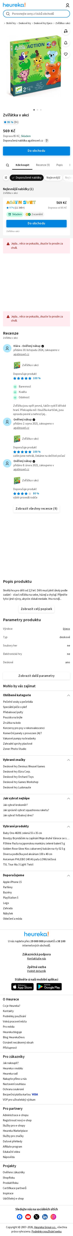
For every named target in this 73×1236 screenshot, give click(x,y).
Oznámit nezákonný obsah (18, 1043)
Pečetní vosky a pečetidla (18, 702)
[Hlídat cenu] (66, 43)
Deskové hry (25, 23)
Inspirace (8, 1193)
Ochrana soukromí (13, 1089)
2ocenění (37, 214)
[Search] (7, 165)
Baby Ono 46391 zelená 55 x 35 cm (22, 833)
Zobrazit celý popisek (36, 609)
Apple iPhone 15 (12, 882)
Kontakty (8, 1011)
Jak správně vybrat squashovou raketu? (26, 810)
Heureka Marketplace (15, 1131)
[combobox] (36, 14)
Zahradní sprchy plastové (17, 744)
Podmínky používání (14, 1016)
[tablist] (36, 165)
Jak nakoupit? (11, 1063)
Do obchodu (36, 223)
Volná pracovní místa (15, 1022)
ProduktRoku (10, 1183)
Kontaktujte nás (36, 959)
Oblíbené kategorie (17, 695)
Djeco (66, 629)
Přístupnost (10, 1048)
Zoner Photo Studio (14, 749)
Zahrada (8, 908)
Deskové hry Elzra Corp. (17, 772)
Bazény (7, 893)
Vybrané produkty (16, 826)
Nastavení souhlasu (14, 1084)
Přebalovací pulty (13, 712)
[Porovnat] (66, 31)
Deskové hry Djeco (43, 23)
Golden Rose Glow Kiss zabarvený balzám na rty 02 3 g (34, 849)
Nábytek (8, 914)
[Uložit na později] (66, 54)
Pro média (8, 1027)
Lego (6, 903)
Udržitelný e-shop (13, 1199)
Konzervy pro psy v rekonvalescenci (24, 728)
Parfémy (8, 887)
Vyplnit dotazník (36, 971)
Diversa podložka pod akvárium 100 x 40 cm (27, 854)
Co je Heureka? (11, 1006)
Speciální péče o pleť (15, 707)
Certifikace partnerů (14, 1188)
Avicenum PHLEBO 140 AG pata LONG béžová (29, 859)
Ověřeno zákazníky (14, 1172)
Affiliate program (12, 1147)
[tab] (22, 165)
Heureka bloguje (12, 1032)
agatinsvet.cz (21, 354)
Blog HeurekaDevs (14, 1037)
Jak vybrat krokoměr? (15, 805)
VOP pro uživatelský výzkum (19, 1100)
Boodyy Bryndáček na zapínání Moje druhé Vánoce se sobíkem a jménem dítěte (36, 838)
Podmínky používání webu (46, 1232)
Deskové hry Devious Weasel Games (24, 766)
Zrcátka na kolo (12, 723)
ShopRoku (9, 1178)
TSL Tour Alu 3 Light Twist (18, 864)
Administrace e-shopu (15, 1115)
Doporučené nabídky (29, 178)
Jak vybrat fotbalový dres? (18, 815)
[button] (22, 165)
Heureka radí (10, 1074)
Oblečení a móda (12, 919)
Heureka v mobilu (13, 1068)
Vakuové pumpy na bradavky (19, 739)
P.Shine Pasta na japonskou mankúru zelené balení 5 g (34, 844)
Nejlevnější (53, 178)
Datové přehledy (12, 1141)
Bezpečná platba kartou (17, 1095)
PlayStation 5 (10, 898)
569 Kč (61, 202)
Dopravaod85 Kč (57, 207)
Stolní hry (11, 23)
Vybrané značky (14, 760)
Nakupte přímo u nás (15, 1079)
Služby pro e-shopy (14, 1126)
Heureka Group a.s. (45, 1227)
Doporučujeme (13, 875)
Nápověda (9, 1157)
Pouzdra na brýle (12, 717)
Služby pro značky (13, 1136)
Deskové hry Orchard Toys (18, 777)
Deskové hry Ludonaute (17, 787)
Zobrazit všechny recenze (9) (36, 508)
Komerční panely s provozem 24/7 (22, 733)
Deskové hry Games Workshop (20, 782)
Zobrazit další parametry (36, 676)
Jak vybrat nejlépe (16, 798)
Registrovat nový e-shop (17, 1120)
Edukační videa (11, 1152)
